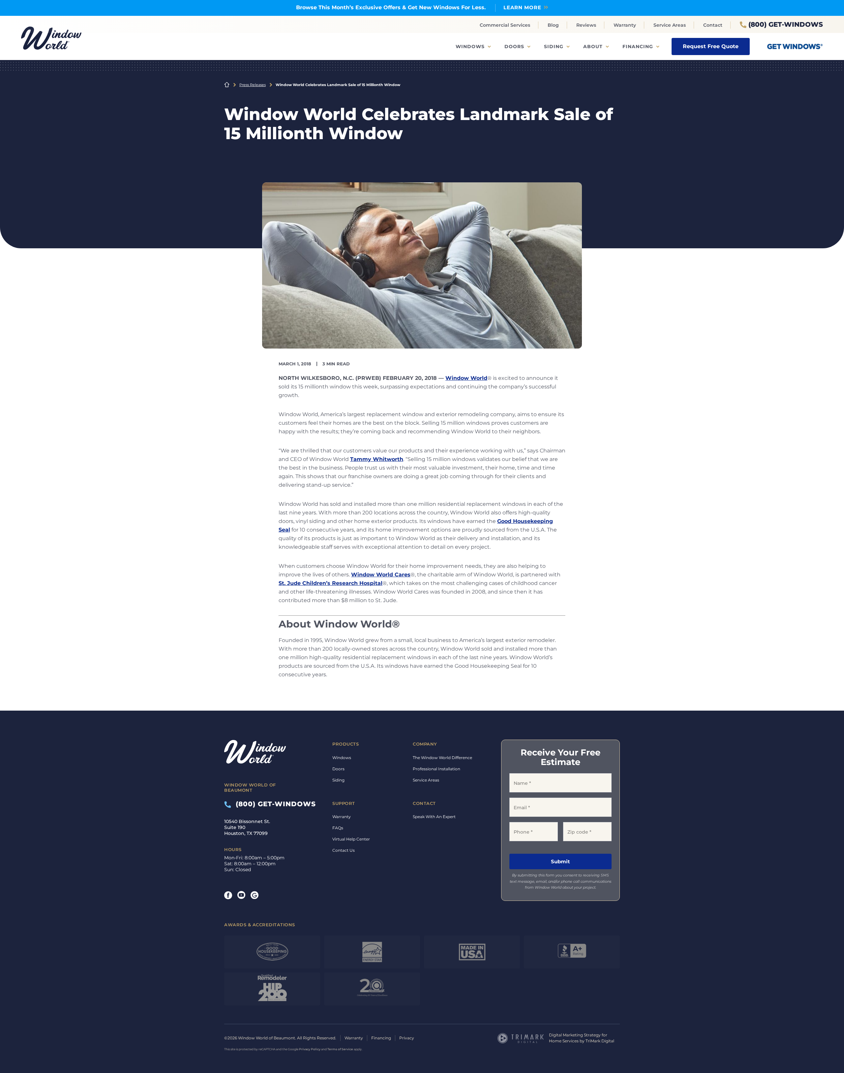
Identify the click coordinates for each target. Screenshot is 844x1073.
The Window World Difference (442, 757)
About (593, 46)
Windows (470, 46)
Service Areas (669, 25)
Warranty (625, 25)
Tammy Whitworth (376, 459)
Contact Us (343, 850)
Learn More (522, 7)
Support (343, 803)
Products (345, 744)
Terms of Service (340, 1049)
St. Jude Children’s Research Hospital (330, 583)
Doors (514, 46)
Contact (712, 25)
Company (425, 744)
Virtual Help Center (351, 839)
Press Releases (252, 84)
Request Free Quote (710, 46)
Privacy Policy (309, 1049)
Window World (466, 378)
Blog (553, 25)
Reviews (586, 25)
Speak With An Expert (434, 816)
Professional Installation (436, 768)
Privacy (406, 1037)
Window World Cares (380, 574)
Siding (553, 46)
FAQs (337, 827)
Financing (637, 46)
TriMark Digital (600, 1040)
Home (226, 84)
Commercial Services (505, 25)
